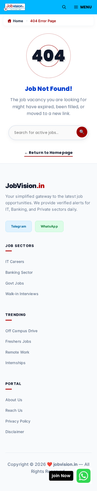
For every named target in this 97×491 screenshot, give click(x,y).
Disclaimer (14, 431)
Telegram (18, 226)
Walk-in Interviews (22, 293)
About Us (13, 399)
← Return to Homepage (48, 152)
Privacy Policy (17, 421)
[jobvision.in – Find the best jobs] (14, 7)
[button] (64, 7)
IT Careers (14, 261)
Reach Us (14, 410)
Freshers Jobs (18, 341)
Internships (15, 362)
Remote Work (17, 352)
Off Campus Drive (21, 330)
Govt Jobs (14, 283)
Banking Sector (19, 272)
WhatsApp (49, 226)
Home (18, 21)
